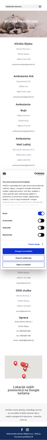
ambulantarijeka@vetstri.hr (23, 64)
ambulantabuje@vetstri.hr (23, 131)
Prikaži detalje (34, 244)
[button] (16, 363)
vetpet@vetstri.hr (23, 283)
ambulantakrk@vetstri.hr (23, 97)
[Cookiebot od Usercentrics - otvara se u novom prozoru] (34, 173)
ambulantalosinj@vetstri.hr (23, 165)
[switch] (41, 220)
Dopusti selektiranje (23, 258)
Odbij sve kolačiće (23, 265)
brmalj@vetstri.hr (23, 311)
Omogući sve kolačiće (23, 251)
